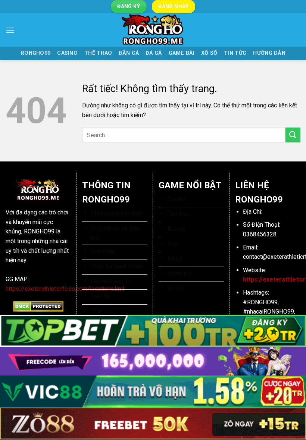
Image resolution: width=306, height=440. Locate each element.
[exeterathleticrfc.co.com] (153, 30)
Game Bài (181, 53)
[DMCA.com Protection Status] (38, 306)
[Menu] (10, 30)
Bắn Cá (129, 53)
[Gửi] (292, 135)
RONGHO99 (35, 53)
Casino (67, 53)
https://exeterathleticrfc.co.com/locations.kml (65, 288)
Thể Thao (98, 53)
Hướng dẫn (269, 53)
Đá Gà (154, 53)
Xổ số (209, 53)
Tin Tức (235, 53)
